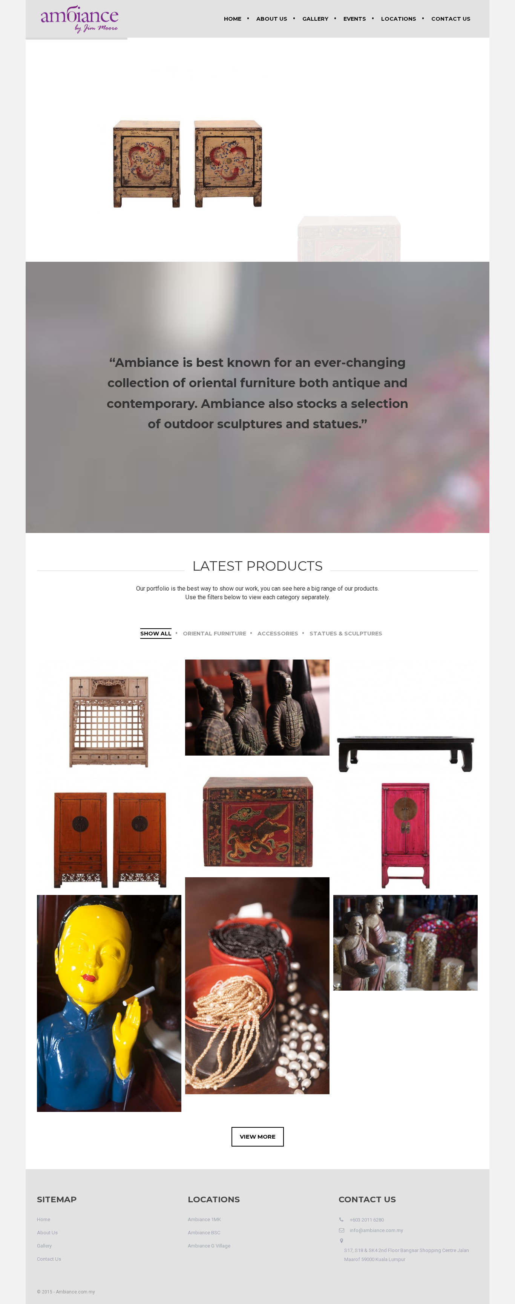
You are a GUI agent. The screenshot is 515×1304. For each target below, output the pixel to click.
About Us (271, 18)
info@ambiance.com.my (376, 1230)
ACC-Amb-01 (257, 981)
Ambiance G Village (209, 1246)
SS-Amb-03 (109, 999)
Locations (398, 18)
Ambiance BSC (204, 1232)
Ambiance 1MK (204, 1219)
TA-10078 (257, 812)
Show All (156, 633)
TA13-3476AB (109, 830)
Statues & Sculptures (346, 633)
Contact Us (451, 18)
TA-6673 (109, 712)
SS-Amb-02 (406, 938)
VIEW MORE (258, 1136)
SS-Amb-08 (257, 703)
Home (232, 18)
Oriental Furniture (214, 633)
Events (354, 18)
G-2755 (405, 712)
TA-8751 (405, 830)
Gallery (315, 18)
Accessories (278, 633)
